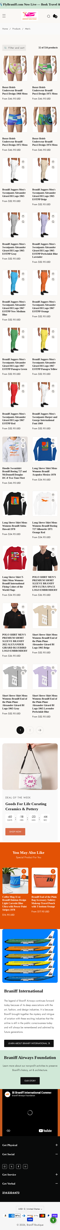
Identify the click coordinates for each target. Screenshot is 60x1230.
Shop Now (15, 831)
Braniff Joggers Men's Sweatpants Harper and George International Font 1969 (44, 418)
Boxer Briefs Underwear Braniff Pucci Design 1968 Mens (15, 90)
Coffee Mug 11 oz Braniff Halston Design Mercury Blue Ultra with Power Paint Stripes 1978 (45, 903)
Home (5, 28)
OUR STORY (30, 1080)
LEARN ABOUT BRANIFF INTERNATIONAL (27, 1043)
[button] (48, 16)
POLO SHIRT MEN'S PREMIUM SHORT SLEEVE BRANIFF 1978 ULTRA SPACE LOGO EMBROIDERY (45, 583)
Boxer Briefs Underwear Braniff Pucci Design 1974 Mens (45, 141)
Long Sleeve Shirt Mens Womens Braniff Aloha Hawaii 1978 (14, 525)
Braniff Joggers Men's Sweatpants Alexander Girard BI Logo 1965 (14, 192)
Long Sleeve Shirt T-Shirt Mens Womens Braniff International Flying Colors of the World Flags (13, 583)
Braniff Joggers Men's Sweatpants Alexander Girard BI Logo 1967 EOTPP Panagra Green (14, 364)
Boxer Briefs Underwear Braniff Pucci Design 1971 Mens (45, 90)
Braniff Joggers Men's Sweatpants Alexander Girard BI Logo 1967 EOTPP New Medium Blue (14, 308)
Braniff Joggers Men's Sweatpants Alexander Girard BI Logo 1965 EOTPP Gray (14, 249)
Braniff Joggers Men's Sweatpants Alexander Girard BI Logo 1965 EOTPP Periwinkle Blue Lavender (45, 250)
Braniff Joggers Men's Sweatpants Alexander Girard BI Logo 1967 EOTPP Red (14, 418)
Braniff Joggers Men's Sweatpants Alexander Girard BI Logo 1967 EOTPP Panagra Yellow (44, 364)
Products (16, 28)
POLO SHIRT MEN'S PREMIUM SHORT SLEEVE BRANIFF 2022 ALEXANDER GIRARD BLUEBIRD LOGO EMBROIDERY (15, 642)
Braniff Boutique (35, 1225)
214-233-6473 (10, 1192)
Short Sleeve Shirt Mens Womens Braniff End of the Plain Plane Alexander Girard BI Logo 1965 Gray (14, 702)
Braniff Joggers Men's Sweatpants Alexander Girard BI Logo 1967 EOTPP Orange (44, 306)
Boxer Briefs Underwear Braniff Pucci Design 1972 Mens (15, 141)
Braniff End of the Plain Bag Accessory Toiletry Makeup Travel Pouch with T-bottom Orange (15, 902)
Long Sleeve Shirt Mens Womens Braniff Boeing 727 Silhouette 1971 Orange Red (44, 527)
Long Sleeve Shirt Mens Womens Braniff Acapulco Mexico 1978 (44, 471)
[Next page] (40, 730)
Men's (27, 28)
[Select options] (23, 65)
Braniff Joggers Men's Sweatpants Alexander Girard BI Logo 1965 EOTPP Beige (44, 194)
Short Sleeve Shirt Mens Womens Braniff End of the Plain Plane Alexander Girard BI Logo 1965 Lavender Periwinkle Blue (44, 703)
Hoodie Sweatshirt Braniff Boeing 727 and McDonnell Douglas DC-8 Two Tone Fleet (14, 473)
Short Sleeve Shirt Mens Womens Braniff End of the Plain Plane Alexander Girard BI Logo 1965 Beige (44, 641)
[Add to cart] (53, 871)
